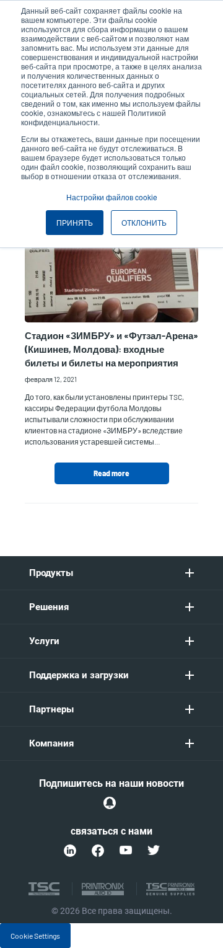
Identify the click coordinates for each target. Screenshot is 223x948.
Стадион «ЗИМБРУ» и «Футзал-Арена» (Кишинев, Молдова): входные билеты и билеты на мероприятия (111, 349)
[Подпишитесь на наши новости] (109, 803)
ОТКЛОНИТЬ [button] (144, 222)
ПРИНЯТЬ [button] (74, 222)
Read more (111, 473)
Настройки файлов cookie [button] (111, 197)
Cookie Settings (35, 935)
